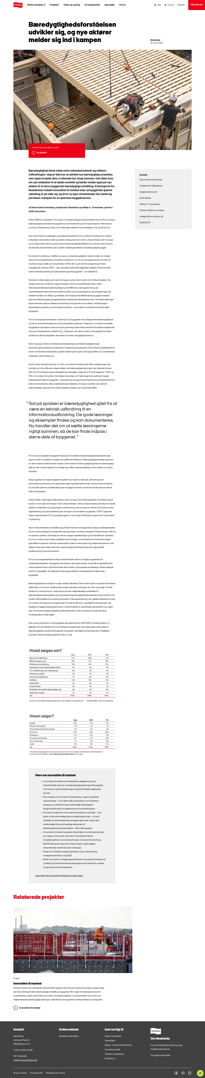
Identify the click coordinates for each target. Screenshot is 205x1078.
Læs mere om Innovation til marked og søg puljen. (59, 876)
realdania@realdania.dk (25, 1060)
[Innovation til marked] (72, 939)
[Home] (18, 5)
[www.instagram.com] (190, 1073)
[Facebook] (176, 1073)
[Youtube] (183, 1073)
